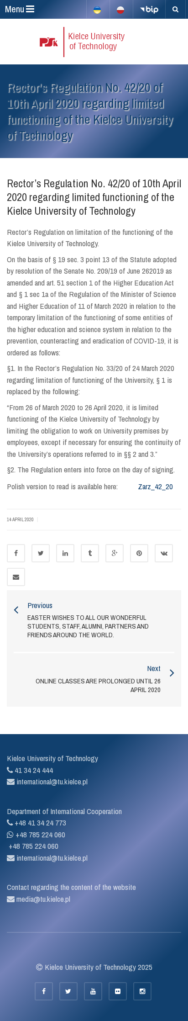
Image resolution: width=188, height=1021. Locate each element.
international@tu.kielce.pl (51, 781)
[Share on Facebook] (16, 553)
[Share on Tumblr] (90, 553)
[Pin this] (139, 553)
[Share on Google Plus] (114, 553)
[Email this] (16, 577)
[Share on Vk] (164, 553)
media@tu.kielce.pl (42, 899)
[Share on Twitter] (40, 553)
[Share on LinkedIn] (65, 553)
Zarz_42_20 (155, 486)
